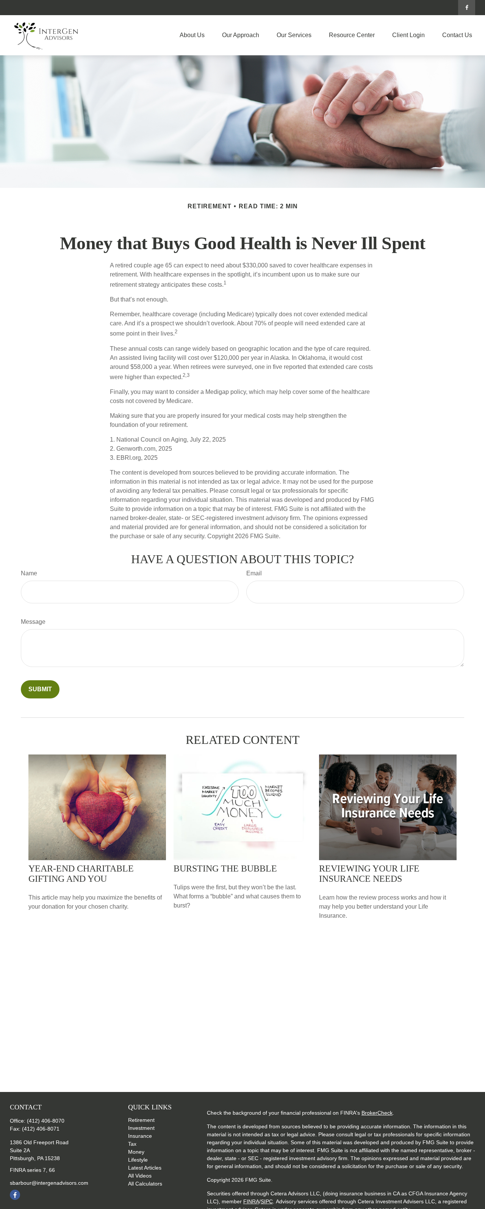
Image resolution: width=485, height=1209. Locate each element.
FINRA (251, 1201)
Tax (132, 1144)
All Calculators (145, 1184)
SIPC (267, 1201)
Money (136, 1152)
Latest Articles (144, 1168)
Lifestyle (138, 1160)
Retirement (141, 1120)
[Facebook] (466, 7)
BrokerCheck (377, 1113)
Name (29, 573)
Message (33, 622)
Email (254, 573)
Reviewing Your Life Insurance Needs (369, 874)
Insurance (140, 1136)
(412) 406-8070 (45, 1121)
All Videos (140, 1176)
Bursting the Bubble (225, 868)
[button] (192, 35)
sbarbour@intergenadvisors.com (49, 1183)
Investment (141, 1128)
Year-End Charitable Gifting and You (81, 874)
